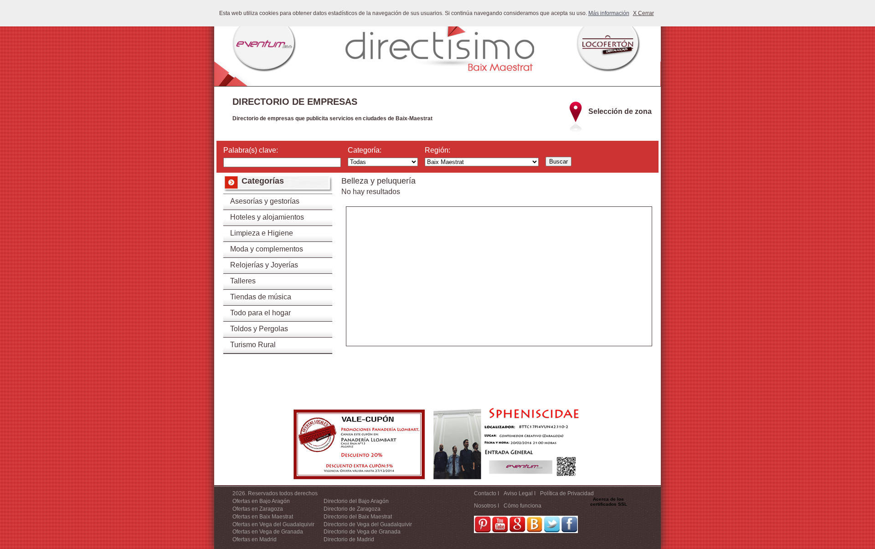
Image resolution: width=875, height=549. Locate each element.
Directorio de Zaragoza (352, 509)
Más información (608, 13)
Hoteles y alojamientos (267, 217)
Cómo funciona (522, 506)
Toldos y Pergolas (259, 329)
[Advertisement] (499, 282)
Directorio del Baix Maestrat (358, 516)
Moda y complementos (266, 249)
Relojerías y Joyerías (264, 265)
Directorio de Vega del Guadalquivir (368, 524)
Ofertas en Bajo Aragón (261, 501)
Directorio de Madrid (349, 539)
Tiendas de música (260, 297)
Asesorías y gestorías (264, 201)
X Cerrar (643, 13)
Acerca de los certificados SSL (608, 502)
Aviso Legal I (519, 493)
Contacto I (486, 493)
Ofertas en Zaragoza (257, 509)
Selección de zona (620, 111)
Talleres (243, 281)
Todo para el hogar (260, 313)
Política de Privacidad (567, 493)
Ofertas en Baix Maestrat (262, 516)
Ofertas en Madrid (254, 539)
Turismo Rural (253, 345)
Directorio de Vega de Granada (362, 531)
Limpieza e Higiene (261, 233)
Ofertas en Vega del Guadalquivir (273, 524)
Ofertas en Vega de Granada (267, 531)
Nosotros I (486, 506)
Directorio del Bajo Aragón (356, 501)
